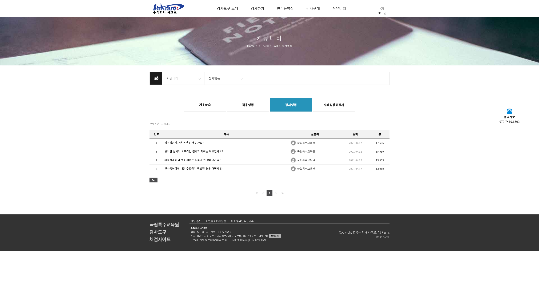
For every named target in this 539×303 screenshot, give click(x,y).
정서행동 (291, 104)
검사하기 (257, 8)
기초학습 (205, 104)
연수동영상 (285, 8)
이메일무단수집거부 (242, 221)
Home (251, 46)
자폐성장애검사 (334, 104)
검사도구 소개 (227, 8)
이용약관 (196, 221)
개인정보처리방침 (216, 221)
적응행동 (248, 104)
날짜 (355, 134)
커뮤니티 (339, 8)
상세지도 (275, 236)
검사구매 (313, 8)
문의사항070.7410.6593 (509, 119)
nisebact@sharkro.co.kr (213, 240)
